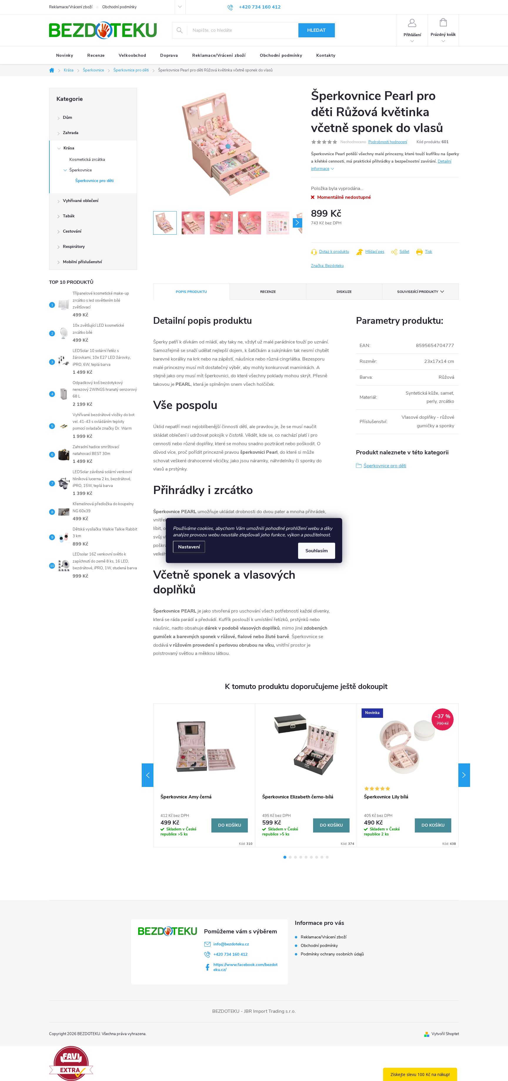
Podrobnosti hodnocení (387, 142)
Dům (67, 117)
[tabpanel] (204, 775)
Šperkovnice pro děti (94, 180)
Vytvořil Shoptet (445, 1034)
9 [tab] (327, 857)
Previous (147, 775)
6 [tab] (311, 857)
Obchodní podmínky (119, 7)
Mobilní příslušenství (82, 262)
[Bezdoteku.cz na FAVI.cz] (71, 1063)
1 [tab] (284, 857)
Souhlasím (316, 551)
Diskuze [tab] (344, 291)
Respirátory (74, 246)
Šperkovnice (80, 170)
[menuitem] (64, 55)
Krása (68, 148)
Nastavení (189, 547)
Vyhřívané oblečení (80, 200)
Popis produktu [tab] (191, 291)
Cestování (72, 231)
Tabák (69, 216)
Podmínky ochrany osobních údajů (332, 954)
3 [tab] (295, 857)
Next (464, 775)
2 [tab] (290, 857)
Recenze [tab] (268, 291)
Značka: (327, 265)
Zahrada (70, 133)
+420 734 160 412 (230, 954)
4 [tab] (300, 857)
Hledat (316, 30)
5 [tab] (306, 857)
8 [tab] (321, 857)
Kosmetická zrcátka (87, 159)
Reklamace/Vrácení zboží (70, 7)
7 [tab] (316, 857)
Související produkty (417, 291)
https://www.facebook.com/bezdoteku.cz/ (245, 967)
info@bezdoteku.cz (231, 944)
